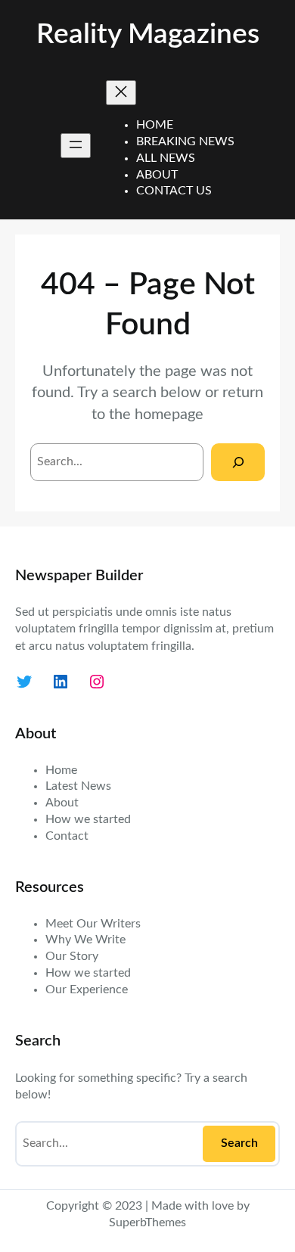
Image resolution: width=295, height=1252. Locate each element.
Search (239, 1143)
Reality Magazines (147, 34)
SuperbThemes (147, 1222)
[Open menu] (76, 145)
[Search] (238, 461)
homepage (169, 414)
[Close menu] (121, 92)
